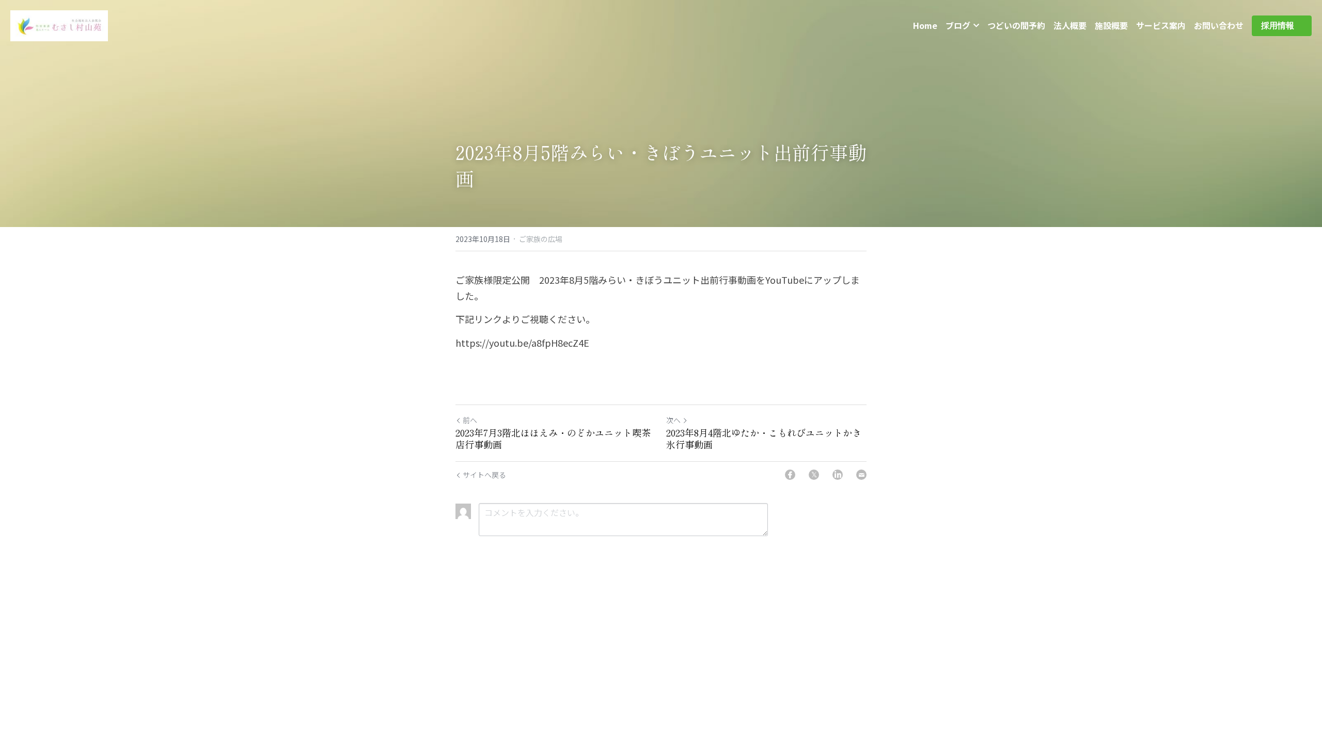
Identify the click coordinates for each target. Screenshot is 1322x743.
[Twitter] (814, 475)
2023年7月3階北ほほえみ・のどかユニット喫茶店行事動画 (553, 438)
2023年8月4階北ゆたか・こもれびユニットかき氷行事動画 (763, 438)
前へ (470, 420)
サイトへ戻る (484, 475)
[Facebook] (790, 475)
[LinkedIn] (837, 475)
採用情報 (1281, 25)
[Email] (861, 475)
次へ (673, 420)
